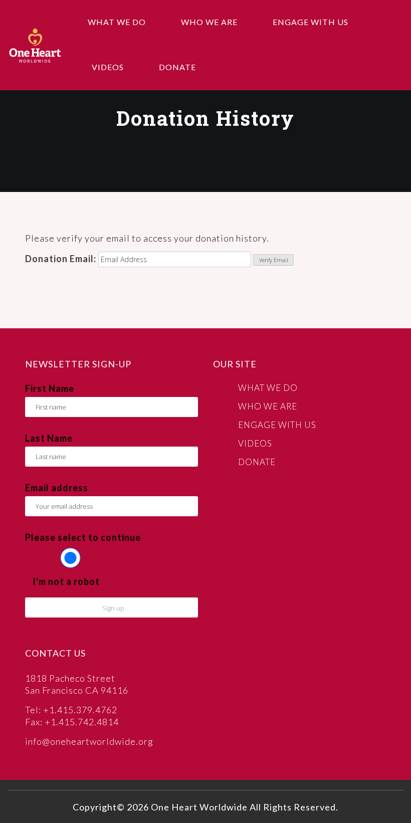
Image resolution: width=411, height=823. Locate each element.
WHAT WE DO (117, 22)
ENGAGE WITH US (310, 22)
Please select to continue (83, 537)
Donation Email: (60, 258)
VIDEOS (108, 67)
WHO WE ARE (209, 22)
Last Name (49, 438)
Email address (56, 487)
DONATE (177, 67)
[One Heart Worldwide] (35, 45)
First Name (49, 388)
